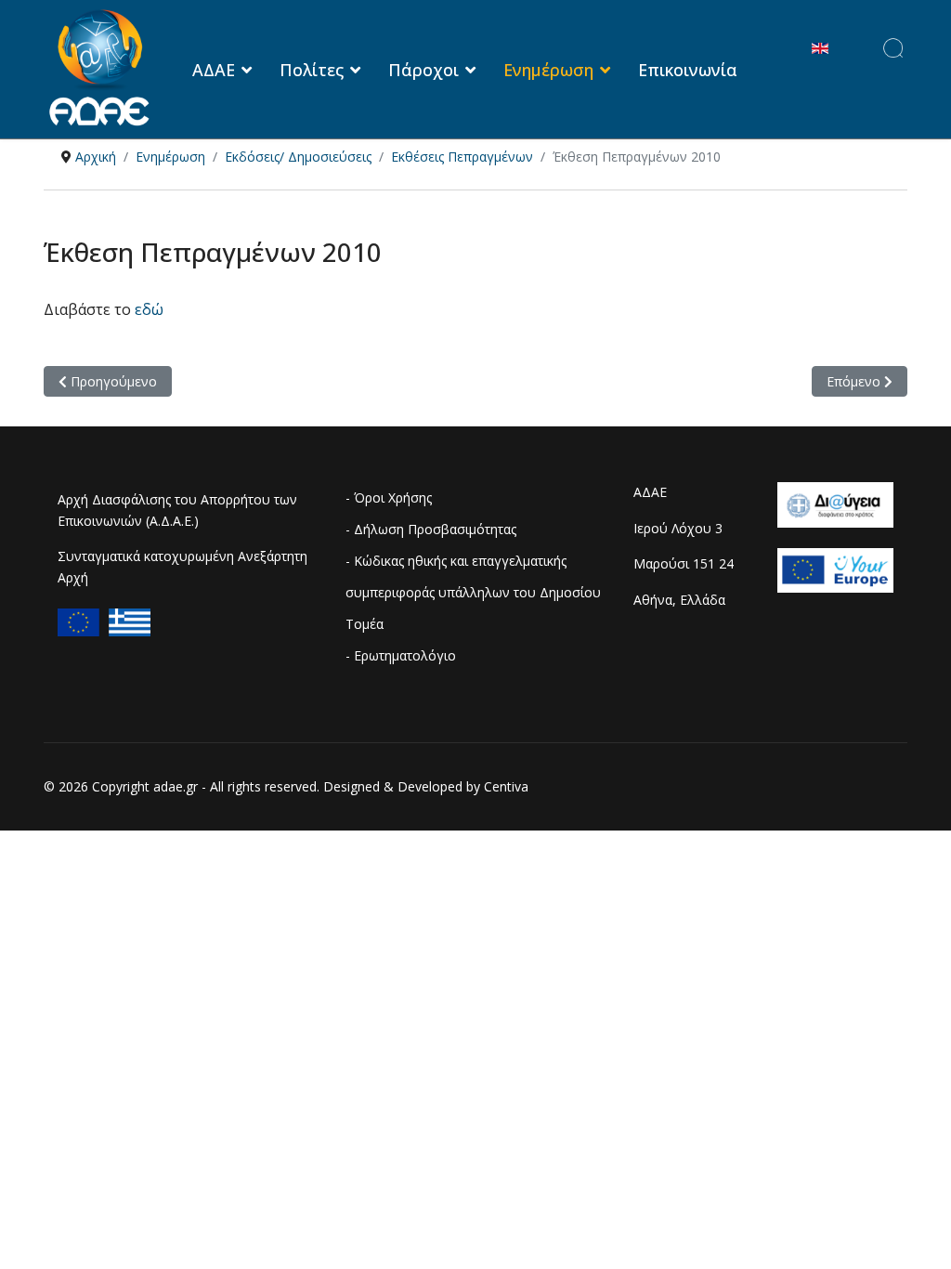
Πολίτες (312, 70)
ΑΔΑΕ (213, 70)
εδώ (149, 309)
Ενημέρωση (548, 70)
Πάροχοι (423, 70)
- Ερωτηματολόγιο (400, 655)
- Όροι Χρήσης (388, 497)
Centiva (506, 786)
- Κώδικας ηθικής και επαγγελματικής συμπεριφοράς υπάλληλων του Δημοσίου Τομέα (473, 592)
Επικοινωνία (687, 70)
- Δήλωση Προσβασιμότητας (430, 529)
